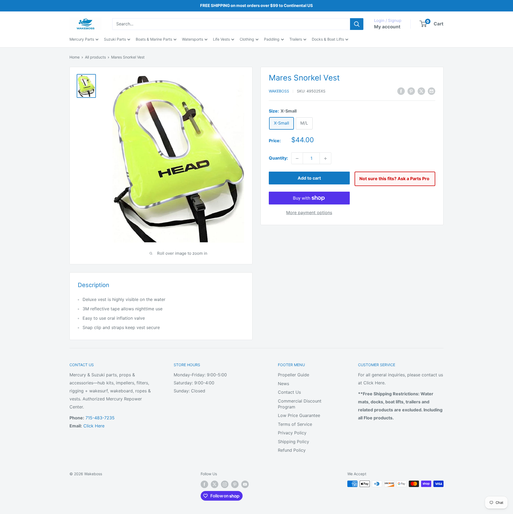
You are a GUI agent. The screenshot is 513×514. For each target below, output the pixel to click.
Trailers (295, 39)
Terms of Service (295, 424)
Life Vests (221, 39)
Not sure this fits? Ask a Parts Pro (394, 178)
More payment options (309, 212)
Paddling (271, 39)
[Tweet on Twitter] (421, 91)
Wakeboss (279, 91)
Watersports (192, 39)
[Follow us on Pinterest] (235, 484)
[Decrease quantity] (297, 158)
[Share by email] (431, 91)
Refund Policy (292, 450)
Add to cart (309, 178)
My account (387, 26)
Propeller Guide (293, 374)
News (283, 383)
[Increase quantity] (325, 158)
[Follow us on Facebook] (204, 484)
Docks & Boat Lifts (328, 39)
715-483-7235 (100, 417)
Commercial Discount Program (299, 403)
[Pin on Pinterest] (411, 91)
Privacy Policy (292, 432)
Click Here (93, 425)
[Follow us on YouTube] (245, 484)
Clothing (247, 39)
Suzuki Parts (115, 39)
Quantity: (278, 158)
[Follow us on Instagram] (224, 484)
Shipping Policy (293, 441)
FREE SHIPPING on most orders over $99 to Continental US (256, 5)
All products (95, 57)
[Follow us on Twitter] (214, 484)
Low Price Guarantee (299, 415)
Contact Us (289, 392)
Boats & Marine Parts (154, 39)
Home (74, 57)
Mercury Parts (81, 39)
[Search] (356, 24)
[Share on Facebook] (401, 91)
